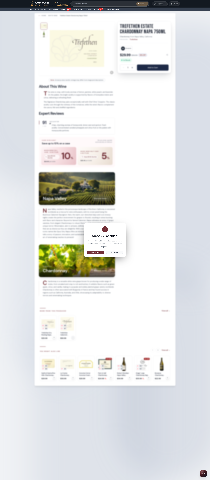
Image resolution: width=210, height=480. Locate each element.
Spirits (66, 9)
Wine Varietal (40, 9)
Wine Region (53, 9)
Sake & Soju (78, 9)
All (31, 9)
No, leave (114, 252)
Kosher (88, 9)
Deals (98, 9)
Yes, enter (95, 252)
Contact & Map (112, 9)
